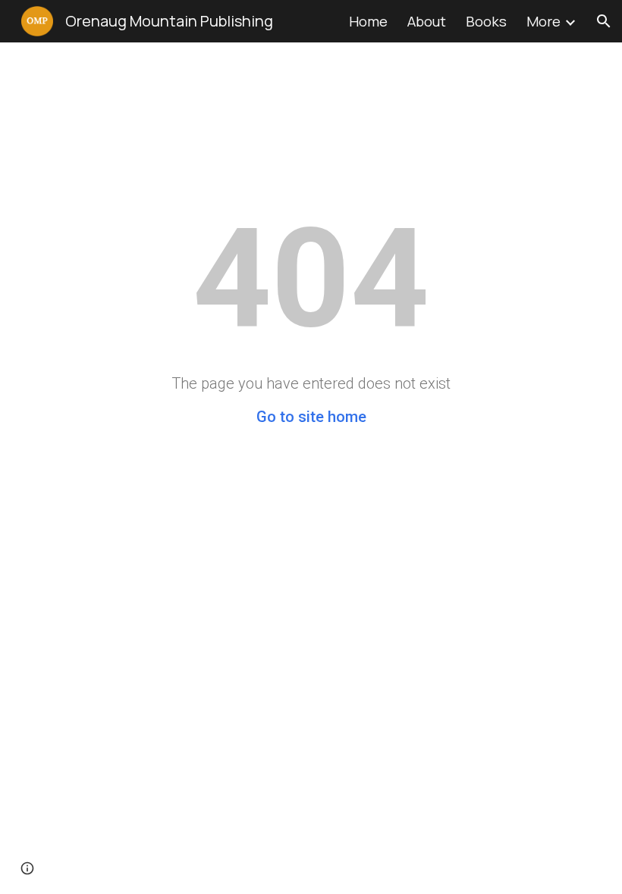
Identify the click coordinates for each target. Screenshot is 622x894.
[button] (604, 21)
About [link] (426, 21)
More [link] (543, 21)
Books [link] (486, 21)
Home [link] (368, 21)
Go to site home (311, 417)
